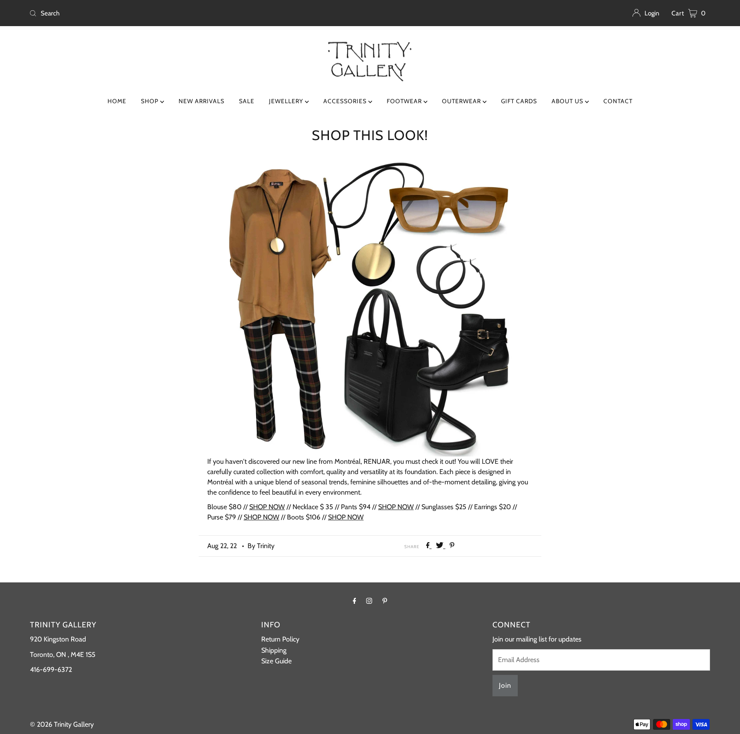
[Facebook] (354, 600)
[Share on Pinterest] (452, 546)
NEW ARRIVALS (201, 101)
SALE (246, 101)
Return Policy (280, 639)
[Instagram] (369, 600)
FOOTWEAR (405, 101)
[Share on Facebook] (429, 546)
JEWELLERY (287, 101)
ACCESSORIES (345, 101)
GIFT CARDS (519, 101)
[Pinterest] (384, 600)
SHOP (150, 101)
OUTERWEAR (462, 101)
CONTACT (618, 101)
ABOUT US (568, 101)
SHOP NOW (267, 507)
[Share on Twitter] (440, 546)
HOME (116, 101)
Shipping (273, 650)
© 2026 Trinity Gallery (62, 724)
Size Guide (276, 661)
